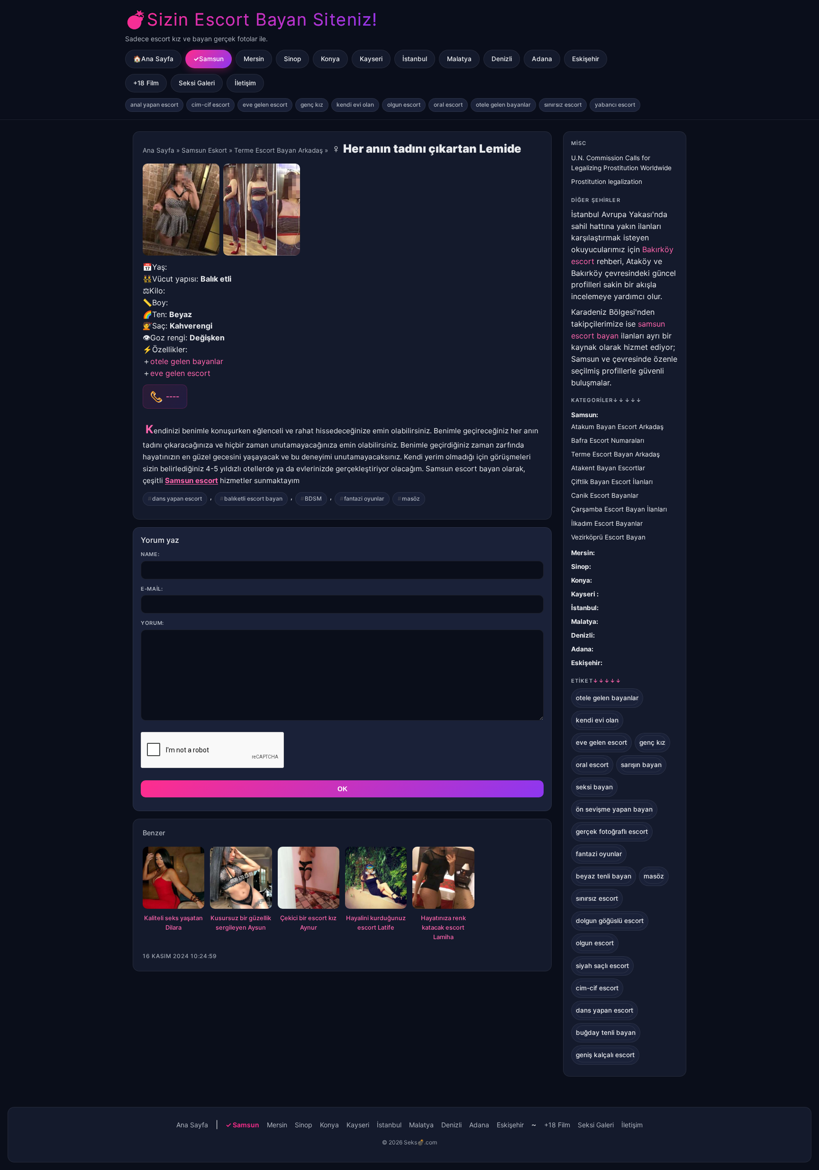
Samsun (211, 59)
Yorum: (152, 623)
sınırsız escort (563, 104)
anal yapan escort (154, 104)
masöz (411, 498)
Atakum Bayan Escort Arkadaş (617, 426)
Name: (150, 554)
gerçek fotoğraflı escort (612, 831)
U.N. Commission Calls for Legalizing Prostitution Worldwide (621, 163)
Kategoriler (606, 400)
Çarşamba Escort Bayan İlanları (619, 509)
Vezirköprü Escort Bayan (608, 537)
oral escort (448, 104)
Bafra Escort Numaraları (607, 440)
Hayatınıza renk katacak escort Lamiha (443, 927)
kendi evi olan (355, 104)
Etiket (596, 680)
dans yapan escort (177, 498)
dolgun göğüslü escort (610, 920)
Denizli (501, 59)
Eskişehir (585, 59)
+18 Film (146, 83)
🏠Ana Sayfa (153, 59)
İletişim (245, 83)
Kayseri (371, 59)
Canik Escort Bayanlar (604, 495)
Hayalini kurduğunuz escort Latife (376, 922)
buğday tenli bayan (606, 1032)
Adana (542, 59)
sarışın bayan (641, 764)
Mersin (254, 59)
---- (172, 396)
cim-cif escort (210, 104)
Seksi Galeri (197, 83)
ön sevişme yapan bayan (614, 809)
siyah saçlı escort (602, 965)
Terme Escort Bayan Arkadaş (278, 150)
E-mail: (152, 588)
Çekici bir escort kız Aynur (308, 922)
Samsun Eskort (204, 150)
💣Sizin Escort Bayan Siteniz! (251, 19)
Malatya (459, 59)
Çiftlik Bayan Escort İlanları (612, 481)
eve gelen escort (265, 104)
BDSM (313, 498)
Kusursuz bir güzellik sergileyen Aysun (240, 922)
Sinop (292, 59)
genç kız (311, 104)
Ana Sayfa (158, 150)
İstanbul (414, 59)
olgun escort (403, 104)
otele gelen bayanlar (503, 104)
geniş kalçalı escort (605, 1055)
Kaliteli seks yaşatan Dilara (173, 922)
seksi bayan (594, 787)
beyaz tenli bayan (603, 876)
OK (342, 789)
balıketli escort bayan (253, 498)
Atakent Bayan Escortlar (608, 468)
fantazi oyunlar (364, 498)
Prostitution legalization (606, 181)
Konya (330, 59)
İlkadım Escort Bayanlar (607, 523)
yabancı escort (615, 104)
